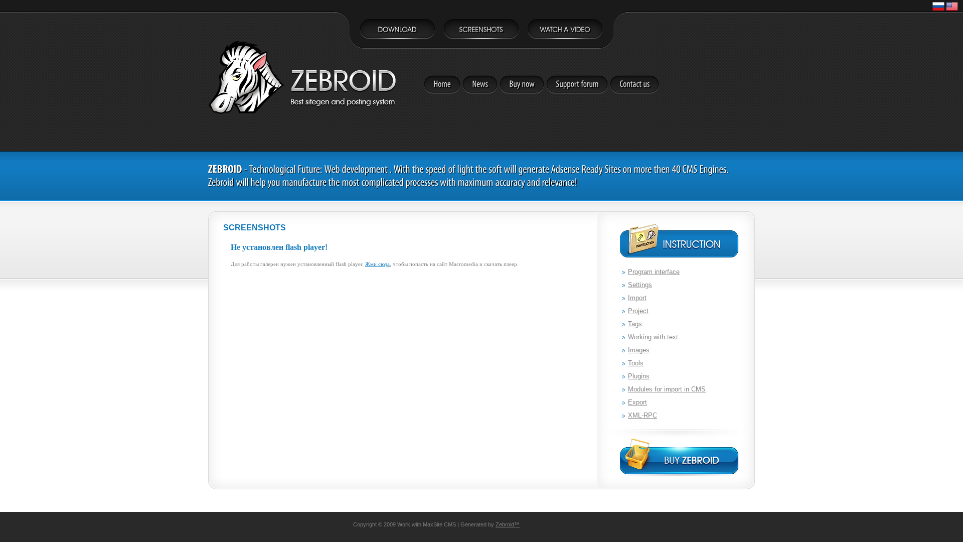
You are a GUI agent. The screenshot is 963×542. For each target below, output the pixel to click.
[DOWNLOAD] (397, 31)
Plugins (639, 376)
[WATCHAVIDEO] (565, 31)
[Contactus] (634, 84)
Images (639, 350)
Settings (640, 285)
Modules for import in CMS (667, 389)
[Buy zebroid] (679, 458)
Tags (635, 324)
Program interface (654, 272)
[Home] (442, 84)
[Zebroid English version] (952, 11)
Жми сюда (377, 264)
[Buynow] (522, 84)
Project (638, 311)
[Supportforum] (577, 84)
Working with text (653, 337)
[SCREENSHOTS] (481, 31)
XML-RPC (642, 415)
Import (637, 298)
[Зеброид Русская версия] (938, 11)
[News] (480, 84)
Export (637, 402)
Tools (636, 363)
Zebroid (505, 524)
